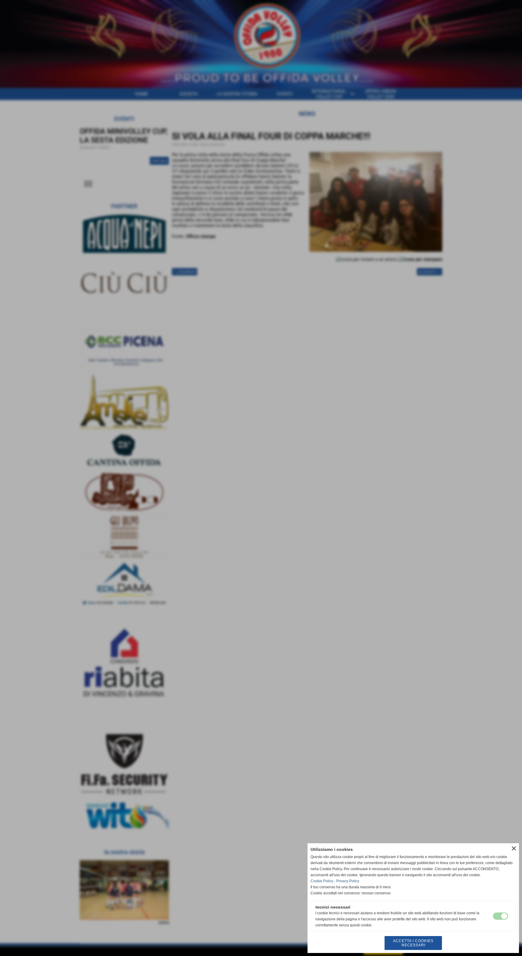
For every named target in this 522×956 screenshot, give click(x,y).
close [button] (513, 848)
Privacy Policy (347, 881)
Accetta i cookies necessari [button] (413, 943)
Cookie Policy (322, 881)
